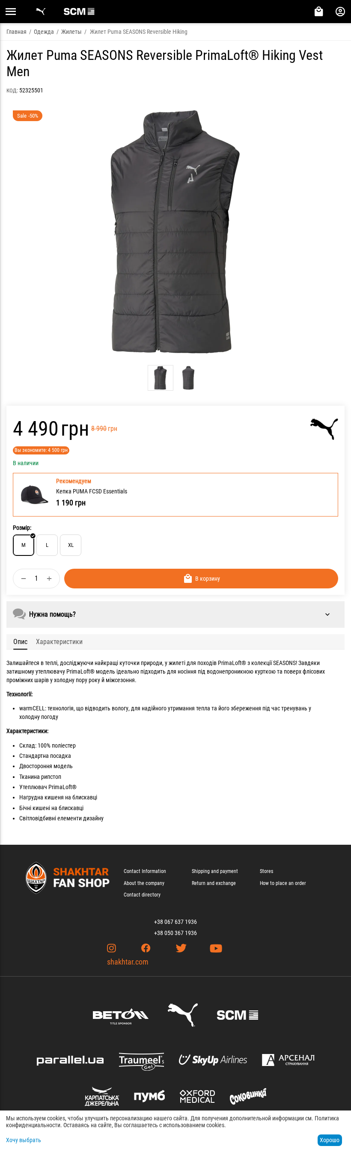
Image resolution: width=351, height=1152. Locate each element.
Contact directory (142, 895)
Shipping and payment (215, 871)
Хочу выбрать (23, 1140)
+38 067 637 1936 (175, 921)
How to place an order (283, 883)
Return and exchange (214, 883)
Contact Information (145, 871)
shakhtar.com (128, 961)
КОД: (12, 90)
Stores (266, 871)
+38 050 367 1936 (175, 932)
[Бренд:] (324, 429)
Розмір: (22, 527)
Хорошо (329, 1140)
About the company (144, 883)
